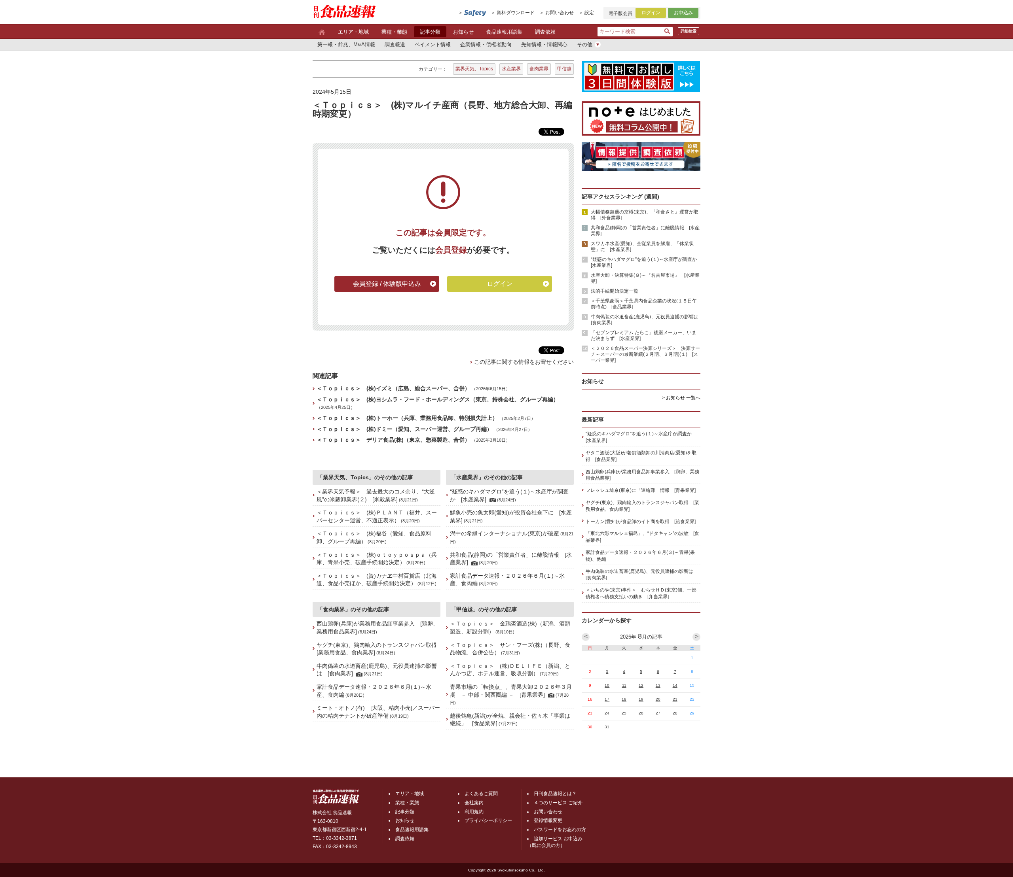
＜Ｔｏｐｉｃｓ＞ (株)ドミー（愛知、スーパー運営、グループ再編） (404, 429)
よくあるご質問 (481, 793)
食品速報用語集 (504, 32)
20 (658, 699)
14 (675, 685)
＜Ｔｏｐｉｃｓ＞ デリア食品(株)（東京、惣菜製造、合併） (393, 440)
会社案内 (474, 802)
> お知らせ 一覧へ (681, 398)
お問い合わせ (559, 12)
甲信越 (564, 69)
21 (675, 699)
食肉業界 (538, 69)
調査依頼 (545, 32)
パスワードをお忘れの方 (560, 829)
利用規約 (474, 812)
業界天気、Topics (474, 69)
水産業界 (511, 69)
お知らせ (463, 32)
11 (624, 685)
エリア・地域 (353, 32)
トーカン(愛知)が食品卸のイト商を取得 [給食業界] (641, 521)
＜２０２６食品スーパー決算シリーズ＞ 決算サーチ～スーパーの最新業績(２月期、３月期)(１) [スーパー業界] (645, 354)
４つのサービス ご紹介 (558, 802)
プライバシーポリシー (488, 820)
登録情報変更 (548, 820)
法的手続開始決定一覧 (614, 291)
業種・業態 (394, 32)
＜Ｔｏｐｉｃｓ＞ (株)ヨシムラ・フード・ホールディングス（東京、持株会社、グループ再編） (438, 399)
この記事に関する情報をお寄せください (524, 362)
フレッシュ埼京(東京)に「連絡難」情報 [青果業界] (641, 490)
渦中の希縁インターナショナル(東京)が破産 (504, 533)
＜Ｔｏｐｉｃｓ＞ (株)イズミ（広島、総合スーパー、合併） (393, 388)
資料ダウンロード (516, 12)
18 (624, 699)
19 (641, 699)
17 (607, 699)
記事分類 (430, 32)
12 (641, 685)
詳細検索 (688, 31)
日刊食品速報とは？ (555, 793)
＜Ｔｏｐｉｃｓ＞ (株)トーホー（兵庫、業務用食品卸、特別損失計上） (407, 418)
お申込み (683, 12)
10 (607, 685)
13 (658, 685)
